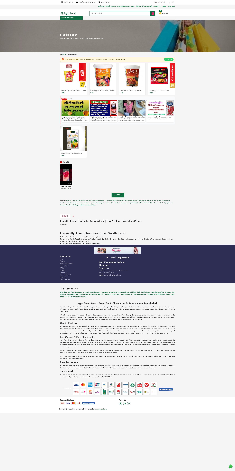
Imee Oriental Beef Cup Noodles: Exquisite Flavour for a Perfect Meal (131, 91)
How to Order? (65, 279)
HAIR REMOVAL (95, 294)
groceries (112, 292)
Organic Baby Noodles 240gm (71, 153)
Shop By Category (68, 18)
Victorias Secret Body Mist (156, 294)
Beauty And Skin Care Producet (77, 294)
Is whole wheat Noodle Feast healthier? (75, 241)
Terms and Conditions (67, 263)
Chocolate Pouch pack (101, 292)
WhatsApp (169, 59)
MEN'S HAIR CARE (138, 292)
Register (62, 261)
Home (64, 54)
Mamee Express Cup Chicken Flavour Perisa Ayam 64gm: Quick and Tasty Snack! (73, 91)
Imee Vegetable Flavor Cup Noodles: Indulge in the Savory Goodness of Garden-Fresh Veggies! (102, 91)
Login (62, 259)
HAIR (172, 294)
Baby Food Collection (119, 294)
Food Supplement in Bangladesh (82, 292)
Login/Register (105, 2)
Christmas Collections (123, 292)
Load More (118, 195)
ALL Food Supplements (117, 258)
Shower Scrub (149, 292)
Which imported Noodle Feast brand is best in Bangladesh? (82, 237)
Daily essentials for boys (78, 296)
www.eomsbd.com (101, 409)
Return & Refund (65, 275)
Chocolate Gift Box (139, 294)
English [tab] (65, 216)
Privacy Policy (64, 266)
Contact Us (63, 272)
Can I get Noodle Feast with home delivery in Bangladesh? (82, 243)
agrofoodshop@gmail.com (87, 2)
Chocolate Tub (65, 292)
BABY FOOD (64, 296)
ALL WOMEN (106, 294)
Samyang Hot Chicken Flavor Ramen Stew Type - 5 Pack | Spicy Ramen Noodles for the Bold (160, 91)
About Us (63, 277)
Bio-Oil (129, 294)
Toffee (168, 294)
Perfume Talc (159, 292)
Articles (62, 270)
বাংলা (172, 2)
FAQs (62, 268)
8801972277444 (69, 2)
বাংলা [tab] (73, 216)
